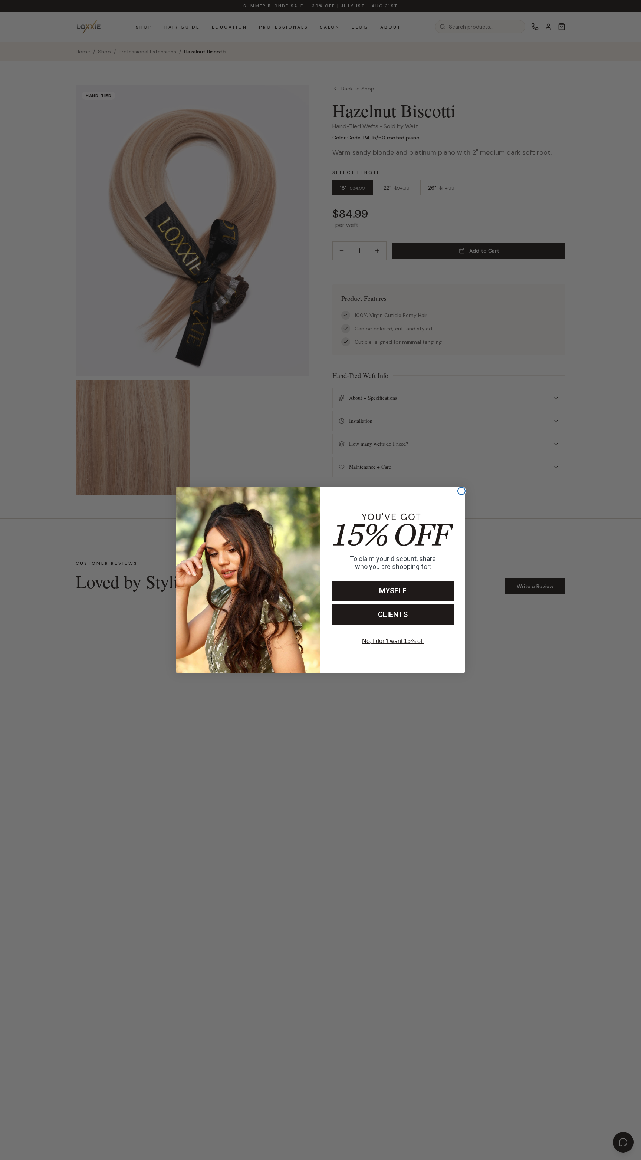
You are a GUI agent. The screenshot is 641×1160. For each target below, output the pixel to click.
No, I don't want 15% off (393, 641)
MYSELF (393, 590)
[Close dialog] (461, 491)
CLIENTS (393, 614)
